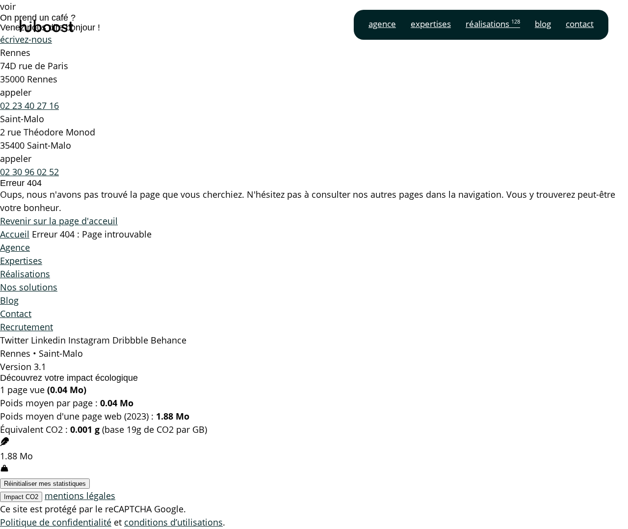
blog (543, 23)
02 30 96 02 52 (29, 172)
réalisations (493, 23)
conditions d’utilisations (173, 522)
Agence (15, 247)
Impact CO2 (21, 497)
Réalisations (25, 274)
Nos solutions (28, 287)
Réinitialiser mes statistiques (45, 483)
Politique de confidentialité (55, 522)
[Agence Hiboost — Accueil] (47, 28)
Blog (9, 300)
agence (382, 23)
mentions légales (80, 496)
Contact (15, 313)
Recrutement (26, 327)
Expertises (21, 260)
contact (580, 23)
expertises (431, 23)
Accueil (14, 234)
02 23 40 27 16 (29, 105)
